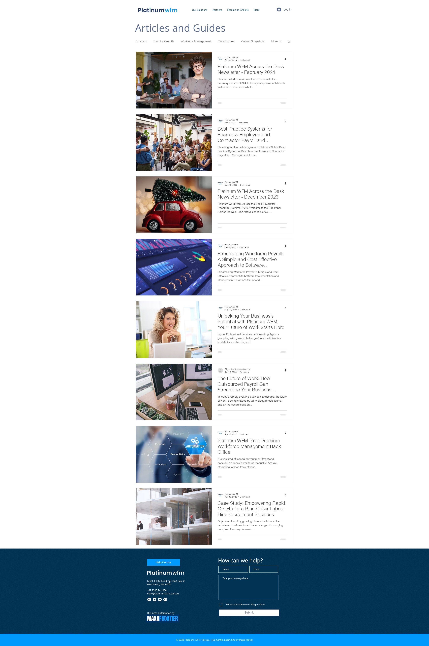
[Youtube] (160, 599)
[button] (289, 42)
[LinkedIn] (149, 599)
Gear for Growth (164, 41)
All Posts (141, 41)
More (274, 41)
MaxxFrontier (246, 639)
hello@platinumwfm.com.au (163, 593)
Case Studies (226, 41)
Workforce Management (195, 41)
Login (227, 639)
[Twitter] (154, 599)
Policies (205, 639)
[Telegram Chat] (165, 599)
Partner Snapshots (253, 41)
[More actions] (287, 59)
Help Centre (217, 639)
